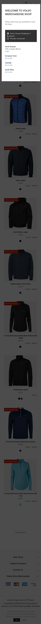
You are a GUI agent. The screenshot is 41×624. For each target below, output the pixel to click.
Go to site (8, 58)
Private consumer (17, 38)
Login (7, 51)
